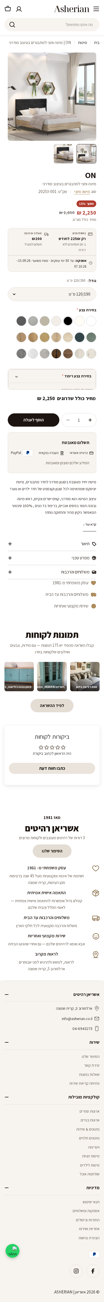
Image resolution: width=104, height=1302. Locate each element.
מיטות (82, 42)
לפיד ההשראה (52, 705)
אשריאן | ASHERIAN (70, 1292)
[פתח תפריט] (96, 9)
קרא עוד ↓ (89, 524)
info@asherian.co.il (77, 1018)
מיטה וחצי (82, 191)
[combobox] (52, 24)
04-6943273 (82, 1028)
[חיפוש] (12, 24)
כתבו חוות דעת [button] (52, 768)
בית (97, 42)
